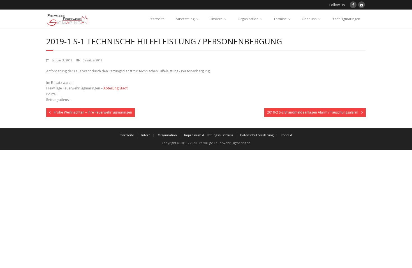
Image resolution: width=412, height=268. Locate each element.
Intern (146, 135)
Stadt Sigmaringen (346, 19)
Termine (280, 19)
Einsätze (216, 19)
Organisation (248, 19)
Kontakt (286, 135)
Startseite (157, 19)
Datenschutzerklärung (257, 135)
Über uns (309, 19)
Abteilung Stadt (115, 88)
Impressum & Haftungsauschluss (208, 135)
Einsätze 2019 (92, 60)
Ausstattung (185, 19)
